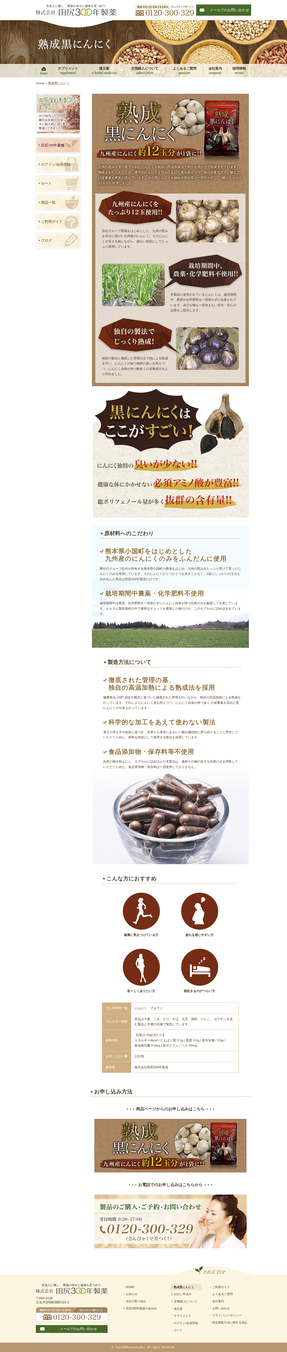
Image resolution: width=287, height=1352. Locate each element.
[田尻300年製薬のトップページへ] (76, 12)
